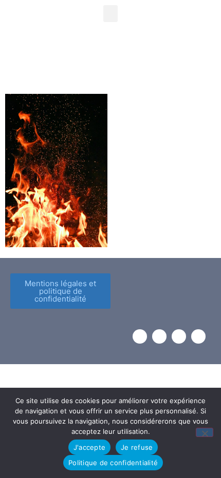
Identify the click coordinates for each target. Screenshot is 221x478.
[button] (110, 13)
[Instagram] (159, 336)
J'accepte (89, 447)
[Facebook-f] (140, 336)
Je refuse (137, 447)
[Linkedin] (198, 336)
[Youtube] (179, 336)
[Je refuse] (204, 432)
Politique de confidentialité (113, 463)
